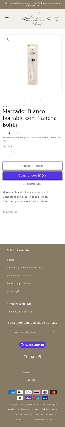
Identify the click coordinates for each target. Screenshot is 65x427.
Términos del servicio (46, 414)
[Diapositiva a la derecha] (40, 100)
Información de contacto (41, 419)
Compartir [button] (11, 212)
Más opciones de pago (33, 184)
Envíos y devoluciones (19, 275)
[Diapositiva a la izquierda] (25, 100)
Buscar (10, 259)
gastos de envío (30, 138)
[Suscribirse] (53, 332)
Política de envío (49, 409)
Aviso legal (13, 291)
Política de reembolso (22, 414)
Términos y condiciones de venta (24, 267)
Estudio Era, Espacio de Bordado (30, 405)
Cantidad (7, 146)
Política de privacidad (19, 283)
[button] (7, 19)
